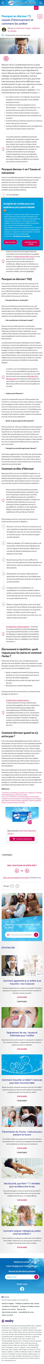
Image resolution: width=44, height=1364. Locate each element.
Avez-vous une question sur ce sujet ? (16, 878)
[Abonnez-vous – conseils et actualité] (36, 8)
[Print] (6, 58)
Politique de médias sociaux (29, 1306)
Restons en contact (22, 1262)
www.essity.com (9, 1360)
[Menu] (3, 3)
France (7, 1297)
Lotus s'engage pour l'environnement (22, 1266)
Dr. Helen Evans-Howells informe (17, 700)
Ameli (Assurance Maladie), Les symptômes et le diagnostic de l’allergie (22, 792)
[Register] (36, 1277)
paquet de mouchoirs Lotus (24, 256)
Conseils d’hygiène (7, 855)
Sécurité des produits (9, 1312)
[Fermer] (40, 200)
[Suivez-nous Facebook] (22, 1289)
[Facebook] (12, 886)
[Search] (40, 3)
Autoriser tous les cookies (31, 243)
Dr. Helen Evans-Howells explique (17, 627)
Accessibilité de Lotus (26, 1312)
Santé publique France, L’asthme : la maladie (14, 794)
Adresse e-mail (11, 1277)
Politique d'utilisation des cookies (27, 1303)
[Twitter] (17, 886)
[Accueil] (11, 3)
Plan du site (21, 1309)
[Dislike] (27, 871)
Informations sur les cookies (21, 236)
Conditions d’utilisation (10, 1306)
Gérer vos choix (7, 1315)
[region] (22, 224)
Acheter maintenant (24, 839)
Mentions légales (8, 1303)
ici (17, 694)
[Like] (17, 871)
